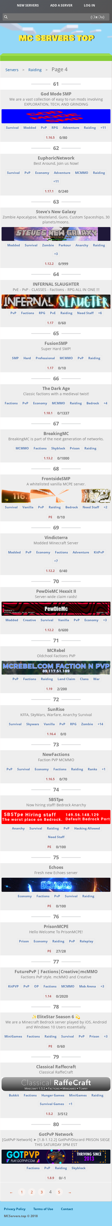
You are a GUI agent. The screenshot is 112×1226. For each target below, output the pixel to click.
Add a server (61, 5)
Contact (67, 1209)
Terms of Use (43, 1209)
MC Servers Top (56, 38)
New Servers (28, 5)
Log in (89, 5)
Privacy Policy (15, 1209)
